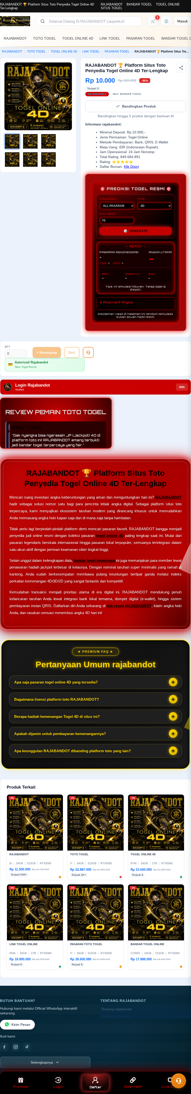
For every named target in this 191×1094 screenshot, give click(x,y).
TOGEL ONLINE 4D (77, 38)
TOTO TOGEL (44, 38)
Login (58, 1087)
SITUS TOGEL (111, 8)
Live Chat (170, 1087)
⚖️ (166, 21)
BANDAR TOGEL (139, 4)
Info (182, 387)
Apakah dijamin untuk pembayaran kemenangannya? (60, 734)
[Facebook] (4, 1047)
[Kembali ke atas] (180, 1068)
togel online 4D (110, 535)
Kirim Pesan (20, 1025)
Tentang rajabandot (116, 1009)
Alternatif (133, 1087)
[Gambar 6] (48, 160)
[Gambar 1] (12, 141)
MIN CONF (107, 213)
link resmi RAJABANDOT (129, 606)
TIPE (141, 198)
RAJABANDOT (112, 4)
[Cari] (42, 21)
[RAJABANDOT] (15, 21)
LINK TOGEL (109, 38)
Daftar (96, 1087)
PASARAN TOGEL (140, 38)
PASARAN (108, 198)
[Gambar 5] (30, 160)
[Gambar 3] (48, 141)
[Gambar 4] (12, 160)
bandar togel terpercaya (94, 560)
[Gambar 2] (30, 141)
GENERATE (135, 231)
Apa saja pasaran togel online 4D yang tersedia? (56, 682)
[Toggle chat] (178, 1080)
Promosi (20, 1087)
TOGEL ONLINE (168, 4)
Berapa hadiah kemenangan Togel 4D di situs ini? (57, 716)
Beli (72, 352)
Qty (7, 346)
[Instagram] (15, 1047)
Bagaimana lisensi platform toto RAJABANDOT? (56, 699)
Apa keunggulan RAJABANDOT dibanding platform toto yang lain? (72, 751)
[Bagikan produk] (181, 68)
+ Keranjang (47, 352)
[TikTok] (27, 1047)
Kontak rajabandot (115, 1016)
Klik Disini (131, 167)
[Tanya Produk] (88, 352)
